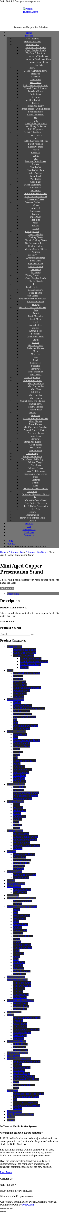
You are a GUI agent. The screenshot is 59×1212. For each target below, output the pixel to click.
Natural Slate (20, 1009)
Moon (16, 950)
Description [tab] (13, 593)
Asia (15, 912)
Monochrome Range (30, 664)
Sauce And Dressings (24, 1076)
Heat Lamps (13, 895)
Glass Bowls (19, 681)
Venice (16, 828)
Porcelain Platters (22, 1032)
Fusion (16, 749)
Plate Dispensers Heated (25, 795)
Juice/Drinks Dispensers (25, 725)
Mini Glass (19, 988)
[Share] (8, 1208)
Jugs (15, 722)
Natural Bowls (20, 1003)
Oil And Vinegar (21, 1067)
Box (15, 737)
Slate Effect (19, 962)
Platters (10, 1015)
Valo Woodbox (21, 772)
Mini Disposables (16, 977)
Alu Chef (18, 807)
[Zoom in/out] (1, 1208)
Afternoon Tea (16, 552)
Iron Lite (17, 819)
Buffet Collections (16, 731)
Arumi (16, 909)
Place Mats (19, 1070)
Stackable (18, 965)
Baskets (17, 702)
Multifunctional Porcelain (26, 1029)
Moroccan (18, 953)
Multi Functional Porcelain (27, 687)
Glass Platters (20, 1023)
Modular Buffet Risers (24, 760)
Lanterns (17, 1064)
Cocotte (17, 813)
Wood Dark (19, 778)
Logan (16, 755)
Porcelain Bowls (21, 690)
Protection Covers (22, 798)
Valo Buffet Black (22, 769)
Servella (17, 825)
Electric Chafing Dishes (25, 836)
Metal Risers (19, 1047)
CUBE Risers (20, 1044)
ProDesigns (28, 1204)
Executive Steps (21, 746)
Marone (17, 941)
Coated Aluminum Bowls (26, 673)
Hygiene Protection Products (21, 898)
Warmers (17, 848)
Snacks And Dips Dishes (26, 1079)
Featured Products (16, 883)
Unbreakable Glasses (24, 1085)
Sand (16, 959)
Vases (16, 1088)
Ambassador (19, 810)
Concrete (18, 676)
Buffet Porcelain (21, 743)
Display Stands (14, 871)
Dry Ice (11, 880)
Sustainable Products (17, 1052)
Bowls (10, 670)
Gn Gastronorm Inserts (25, 839)
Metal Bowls (20, 684)
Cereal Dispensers (22, 714)
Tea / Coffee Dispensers (25, 1102)
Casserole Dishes (32, 202)
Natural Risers (20, 1050)
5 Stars (16, 804)
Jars (15, 719)
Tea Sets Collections (23, 655)
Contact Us (29, 535)
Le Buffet (18, 752)
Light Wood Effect (23, 936)
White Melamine (21, 971)
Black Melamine (21, 915)
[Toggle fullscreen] (4, 1208)
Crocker (17, 927)
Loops (16, 939)
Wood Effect (19, 974)
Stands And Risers (16, 1041)
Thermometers (14, 1111)
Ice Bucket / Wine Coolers (26, 1061)
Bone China (19, 857)
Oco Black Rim (21, 863)
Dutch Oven (19, 816)
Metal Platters (20, 1026)
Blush (16, 921)
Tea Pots (17, 1108)
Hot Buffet (18, 790)
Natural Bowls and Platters (20, 1000)
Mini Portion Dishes (17, 979)
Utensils (11, 1120)
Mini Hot (18, 991)
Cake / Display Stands (24, 652)
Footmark (18, 933)
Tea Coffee (12, 1090)
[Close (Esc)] (11, 1208)
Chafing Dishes (15, 830)
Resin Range (20, 693)
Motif (16, 822)
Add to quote (7, 588)
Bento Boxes (20, 734)
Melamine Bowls (22, 944)
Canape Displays (22, 889)
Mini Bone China (22, 982)
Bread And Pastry (22, 705)
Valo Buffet (19, 766)
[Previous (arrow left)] (1, 1211)
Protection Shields (22, 901)
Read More (6, 1172)
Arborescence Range (24, 854)
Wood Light (19, 781)
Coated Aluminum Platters (26, 1017)
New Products (14, 1012)
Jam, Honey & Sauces (24, 717)
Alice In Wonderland (30, 658)
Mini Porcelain (21, 994)
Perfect (16, 763)
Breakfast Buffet (15, 699)
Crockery (11, 851)
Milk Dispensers (21, 728)
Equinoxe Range (22, 860)
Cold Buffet (19, 787)
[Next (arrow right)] (4, 1211)
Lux (15, 757)
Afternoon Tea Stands (37, 552)
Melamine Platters (22, 947)
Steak (16, 1082)
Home (3, 552)
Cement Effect (20, 924)
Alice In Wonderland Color (34, 661)
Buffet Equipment (16, 784)
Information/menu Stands (26, 793)
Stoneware (18, 696)
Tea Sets (39, 65)
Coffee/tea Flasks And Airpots (28, 1093)
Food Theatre (14, 886)
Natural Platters (21, 1006)
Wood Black (19, 775)
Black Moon (19, 918)
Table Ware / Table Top (19, 1058)
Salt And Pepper (21, 1073)
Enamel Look (20, 930)
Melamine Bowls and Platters (32, 307)
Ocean (16, 956)
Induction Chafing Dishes (26, 845)
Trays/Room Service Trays (20, 1114)
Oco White (19, 866)
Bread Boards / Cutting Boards (29, 708)
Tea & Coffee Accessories (26, 1105)
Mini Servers (20, 997)
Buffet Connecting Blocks (26, 740)
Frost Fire (18, 679)
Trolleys (17, 904)
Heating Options (21, 842)
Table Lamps (13, 1055)
